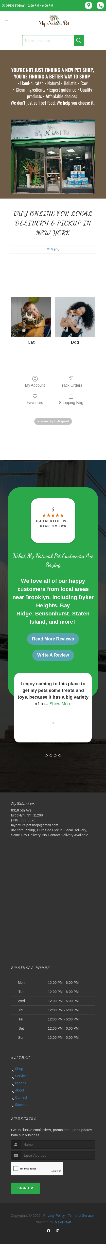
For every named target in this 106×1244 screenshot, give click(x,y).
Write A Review (53, 655)
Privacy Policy (54, 1216)
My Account (35, 385)
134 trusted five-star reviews (53, 523)
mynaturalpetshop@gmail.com (34, 825)
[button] (46, 755)
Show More (60, 703)
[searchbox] (53, 40)
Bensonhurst (52, 613)
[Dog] (75, 317)
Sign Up (25, 1188)
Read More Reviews (53, 638)
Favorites (35, 403)
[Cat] (31, 317)
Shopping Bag (71, 403)
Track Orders (71, 385)
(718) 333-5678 (23, 820)
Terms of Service (81, 1216)
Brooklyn (37, 597)
